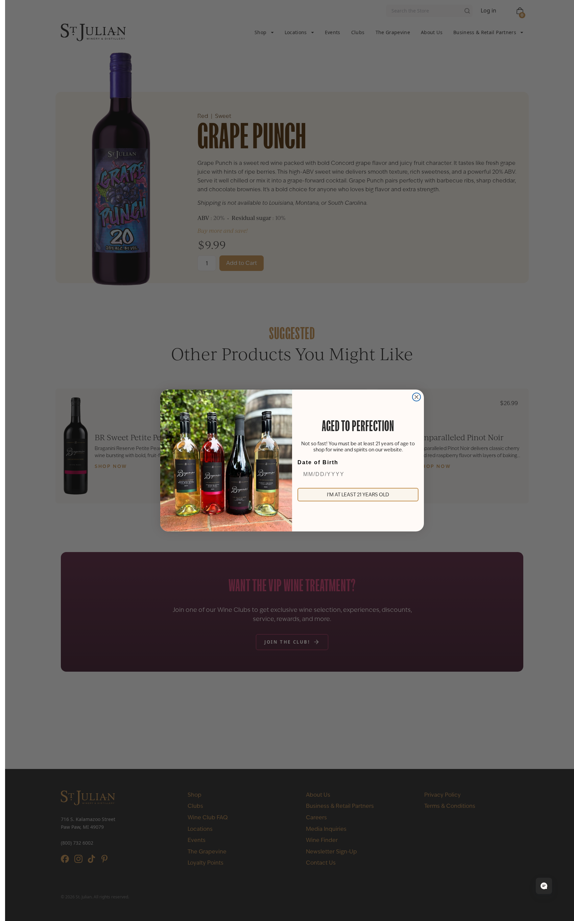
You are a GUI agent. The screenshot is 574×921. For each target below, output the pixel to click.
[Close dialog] (416, 397)
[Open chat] (544, 886)
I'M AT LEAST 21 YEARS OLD (358, 495)
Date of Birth (317, 462)
